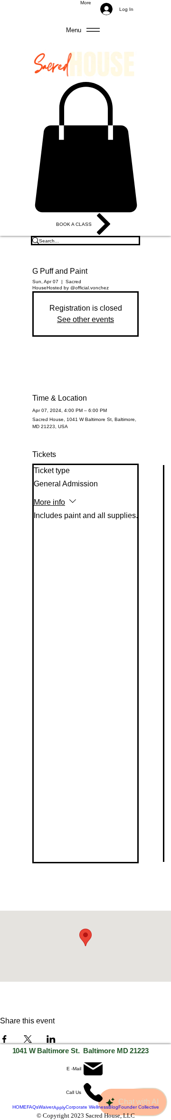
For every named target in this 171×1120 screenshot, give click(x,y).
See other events (85, 319)
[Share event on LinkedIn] (51, 1039)
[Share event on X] (27, 1039)
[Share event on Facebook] (4, 1039)
